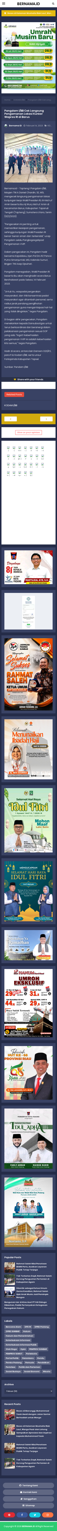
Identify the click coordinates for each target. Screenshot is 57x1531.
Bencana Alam (13, 1326)
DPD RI (28, 1326)
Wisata (46, 1371)
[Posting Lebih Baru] (10, 419)
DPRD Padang (42, 1326)
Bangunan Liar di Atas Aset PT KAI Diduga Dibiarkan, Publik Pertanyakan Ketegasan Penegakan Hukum (25, 1305)
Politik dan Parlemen (29, 1367)
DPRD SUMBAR (12, 1331)
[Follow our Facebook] (22, 1514)
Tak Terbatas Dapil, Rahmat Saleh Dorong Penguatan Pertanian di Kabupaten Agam (34, 1279)
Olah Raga (11, 1349)
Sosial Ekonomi (31, 1371)
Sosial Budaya (13, 1371)
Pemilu (40, 1358)
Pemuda (29, 1362)
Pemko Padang (14, 1362)
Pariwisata (31, 1353)
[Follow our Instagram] (47, 1514)
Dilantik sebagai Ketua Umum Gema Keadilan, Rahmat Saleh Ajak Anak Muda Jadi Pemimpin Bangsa (32, 1293)
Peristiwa (10, 1367)
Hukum (26, 1331)
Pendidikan (43, 1362)
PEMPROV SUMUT (14, 1353)
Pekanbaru (28, 1358)
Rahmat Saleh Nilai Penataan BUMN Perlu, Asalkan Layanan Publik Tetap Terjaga (31, 1266)
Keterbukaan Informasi (18, 1340)
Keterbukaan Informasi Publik (21, 1344)
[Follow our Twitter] (35, 1514)
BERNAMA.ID (28, 1526)
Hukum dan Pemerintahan (19, 1335)
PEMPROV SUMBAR (38, 1349)
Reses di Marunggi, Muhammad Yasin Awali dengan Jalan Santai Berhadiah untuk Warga (33, 1414)
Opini (23, 1349)
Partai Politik (12, 1358)
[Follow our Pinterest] (9, 1514)
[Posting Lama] (46, 419)
